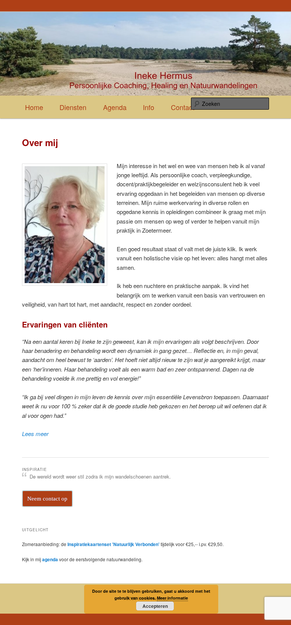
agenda (50, 559)
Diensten (72, 107)
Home (34, 107)
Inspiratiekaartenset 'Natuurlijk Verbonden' (113, 544)
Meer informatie (172, 598)
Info (148, 107)
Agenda (115, 107)
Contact (182, 107)
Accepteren (155, 606)
